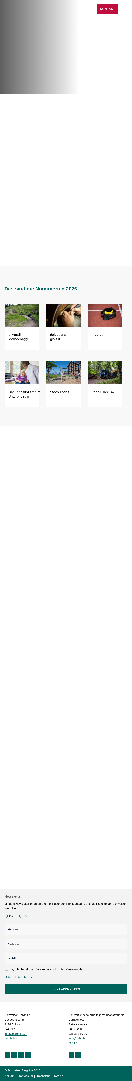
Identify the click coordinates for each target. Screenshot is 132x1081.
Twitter (78, 1055)
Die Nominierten (21, 67)
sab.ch (73, 1043)
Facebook (7, 1055)
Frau (11, 916)
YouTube (21, 1055)
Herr (26, 916)
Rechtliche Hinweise (50, 1076)
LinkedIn (28, 1055)
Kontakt (107, 8)
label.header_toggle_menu (125, 9)
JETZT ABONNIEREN (66, 989)
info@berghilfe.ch (16, 1033)
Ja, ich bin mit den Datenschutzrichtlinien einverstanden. (47, 969)
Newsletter (13, 896)
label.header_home (24, 9)
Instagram (14, 1055)
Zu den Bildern (36, 839)
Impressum (26, 1076)
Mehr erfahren (88, 238)
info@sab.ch (77, 1038)
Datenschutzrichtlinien (19, 977)
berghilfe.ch (12, 1038)
